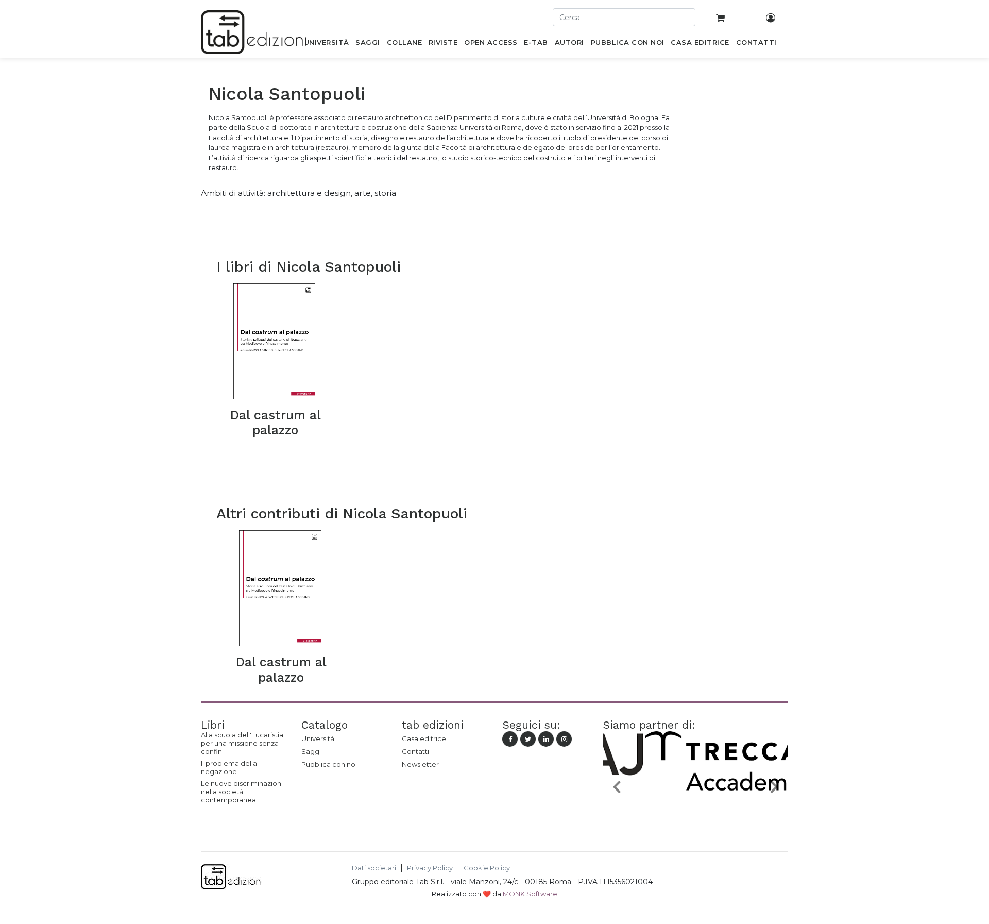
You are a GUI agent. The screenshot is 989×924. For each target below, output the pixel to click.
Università (317, 738)
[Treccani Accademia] (695, 810)
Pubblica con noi (329, 764)
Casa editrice (424, 738)
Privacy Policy (430, 868)
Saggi (311, 751)
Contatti (415, 751)
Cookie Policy (487, 868)
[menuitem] (326, 44)
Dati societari (374, 868)
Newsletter (420, 764)
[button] (616, 786)
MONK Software (530, 893)
